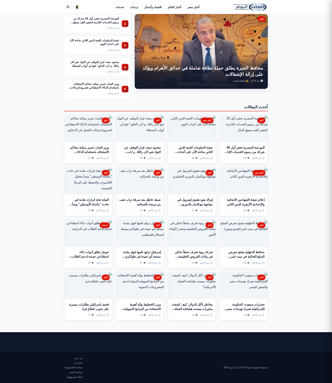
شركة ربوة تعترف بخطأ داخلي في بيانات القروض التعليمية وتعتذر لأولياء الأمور (194, 256)
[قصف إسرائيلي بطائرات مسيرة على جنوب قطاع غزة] (88, 285)
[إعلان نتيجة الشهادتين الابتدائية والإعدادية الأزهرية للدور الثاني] (244, 181)
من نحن (79, 358)
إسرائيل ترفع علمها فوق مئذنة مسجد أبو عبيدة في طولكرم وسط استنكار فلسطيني (142, 256)
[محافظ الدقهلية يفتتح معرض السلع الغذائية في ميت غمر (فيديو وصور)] (244, 233)
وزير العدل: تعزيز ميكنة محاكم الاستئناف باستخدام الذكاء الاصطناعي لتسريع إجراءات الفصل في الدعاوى (95, 87)
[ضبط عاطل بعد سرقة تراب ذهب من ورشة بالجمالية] (140, 181)
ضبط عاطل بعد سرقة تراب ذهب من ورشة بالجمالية (140, 201)
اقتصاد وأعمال (153, 7)
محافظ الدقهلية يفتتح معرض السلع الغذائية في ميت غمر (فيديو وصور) (247, 256)
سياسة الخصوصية (73, 367)
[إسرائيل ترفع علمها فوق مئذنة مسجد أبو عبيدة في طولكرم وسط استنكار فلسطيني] (140, 233)
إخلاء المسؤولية (74, 377)
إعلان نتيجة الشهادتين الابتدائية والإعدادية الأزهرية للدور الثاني (246, 201)
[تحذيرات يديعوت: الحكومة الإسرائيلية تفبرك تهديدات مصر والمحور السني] (244, 285)
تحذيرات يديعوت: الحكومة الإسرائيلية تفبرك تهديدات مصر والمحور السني (245, 308)
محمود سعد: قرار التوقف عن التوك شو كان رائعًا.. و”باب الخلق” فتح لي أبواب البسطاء (95, 64)
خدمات (119, 7)
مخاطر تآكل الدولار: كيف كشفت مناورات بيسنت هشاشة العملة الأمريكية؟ (192, 308)
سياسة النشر (76, 372)
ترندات (134, 7)
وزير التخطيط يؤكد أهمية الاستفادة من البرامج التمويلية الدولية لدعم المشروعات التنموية (142, 311)
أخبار (262, 18)
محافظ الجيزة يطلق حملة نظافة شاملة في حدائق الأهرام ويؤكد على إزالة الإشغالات (203, 70)
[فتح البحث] (68, 7)
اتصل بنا (78, 362)
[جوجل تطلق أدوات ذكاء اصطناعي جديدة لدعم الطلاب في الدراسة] (88, 233)
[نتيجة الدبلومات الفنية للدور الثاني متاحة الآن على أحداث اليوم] (192, 128)
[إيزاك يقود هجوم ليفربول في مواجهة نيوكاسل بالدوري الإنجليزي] (192, 181)
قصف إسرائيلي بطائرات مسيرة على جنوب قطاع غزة (89, 306)
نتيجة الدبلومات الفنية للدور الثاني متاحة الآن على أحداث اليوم (195, 151)
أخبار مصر (193, 7)
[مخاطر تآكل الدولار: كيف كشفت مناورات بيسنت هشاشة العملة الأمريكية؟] (192, 285)
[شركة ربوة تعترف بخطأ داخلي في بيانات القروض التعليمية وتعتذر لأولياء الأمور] (192, 233)
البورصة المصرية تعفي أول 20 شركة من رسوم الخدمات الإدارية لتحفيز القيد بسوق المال (96, 22)
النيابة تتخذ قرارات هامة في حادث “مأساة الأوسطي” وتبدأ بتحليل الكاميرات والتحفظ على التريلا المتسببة (89, 206)
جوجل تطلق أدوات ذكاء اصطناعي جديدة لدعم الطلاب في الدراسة (90, 256)
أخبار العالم (174, 7)
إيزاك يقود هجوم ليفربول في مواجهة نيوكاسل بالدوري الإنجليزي (195, 203)
